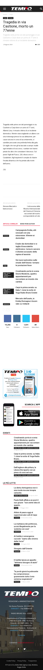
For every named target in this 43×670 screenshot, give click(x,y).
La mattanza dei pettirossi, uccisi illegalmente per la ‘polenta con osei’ (25, 526)
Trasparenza (32, 661)
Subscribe (35, 316)
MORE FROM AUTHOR (27, 224)
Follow (17, 316)
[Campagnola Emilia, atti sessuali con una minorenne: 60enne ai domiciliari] (8, 233)
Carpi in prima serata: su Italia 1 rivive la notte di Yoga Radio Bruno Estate (26, 290)
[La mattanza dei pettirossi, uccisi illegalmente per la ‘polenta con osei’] (7, 527)
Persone (17, 551)
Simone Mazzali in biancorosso (10, 207)
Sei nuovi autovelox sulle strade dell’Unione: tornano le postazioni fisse (27, 262)
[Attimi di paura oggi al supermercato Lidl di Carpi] (7, 515)
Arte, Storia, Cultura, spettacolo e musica (7, 275)
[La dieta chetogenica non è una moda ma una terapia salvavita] (7, 491)
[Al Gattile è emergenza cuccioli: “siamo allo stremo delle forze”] (7, 539)
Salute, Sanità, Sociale (21, 495)
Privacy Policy (21, 661)
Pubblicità (21, 635)
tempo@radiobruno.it (26, 642)
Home (5, 14)
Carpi (11, 14)
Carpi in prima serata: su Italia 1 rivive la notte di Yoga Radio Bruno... (27, 456)
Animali (17, 544)
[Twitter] (24, 649)
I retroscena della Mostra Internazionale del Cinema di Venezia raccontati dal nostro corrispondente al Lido (31, 211)
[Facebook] (18, 649)
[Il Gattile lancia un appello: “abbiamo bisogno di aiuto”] (7, 563)
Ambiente (6, 304)
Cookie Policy (11, 661)
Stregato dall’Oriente (23, 548)
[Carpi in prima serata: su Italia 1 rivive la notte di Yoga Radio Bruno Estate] (7, 457)
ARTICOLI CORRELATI (10, 224)
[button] (41, 9)
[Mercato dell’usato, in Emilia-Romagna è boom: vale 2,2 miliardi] (8, 301)
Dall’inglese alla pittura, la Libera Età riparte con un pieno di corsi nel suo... (25, 470)
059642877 (15, 609)
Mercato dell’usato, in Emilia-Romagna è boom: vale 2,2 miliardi (27, 301)
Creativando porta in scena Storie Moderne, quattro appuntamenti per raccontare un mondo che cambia (27, 276)
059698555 (14, 630)
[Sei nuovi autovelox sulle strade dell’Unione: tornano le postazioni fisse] (8, 263)
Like (7, 316)
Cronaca (10, 18)
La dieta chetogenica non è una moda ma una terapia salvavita (25, 490)
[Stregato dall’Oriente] (7, 552)
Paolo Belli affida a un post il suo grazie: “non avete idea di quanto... (27, 502)
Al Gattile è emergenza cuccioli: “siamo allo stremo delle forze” (26, 538)
